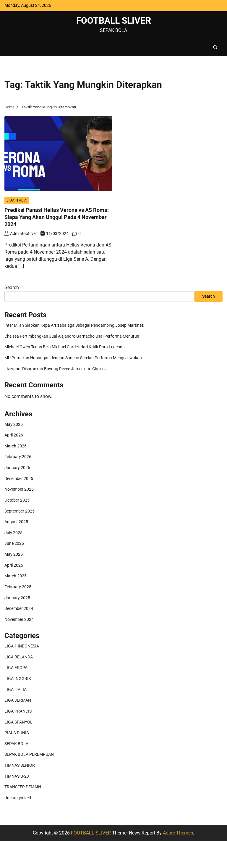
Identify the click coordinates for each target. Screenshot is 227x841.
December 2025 (18, 478)
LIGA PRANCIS (18, 711)
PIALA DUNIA (16, 732)
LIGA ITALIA (17, 200)
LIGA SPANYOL (18, 722)
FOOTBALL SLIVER (113, 20)
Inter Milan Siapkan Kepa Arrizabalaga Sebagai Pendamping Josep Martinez (74, 325)
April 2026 (13, 435)
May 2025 (13, 554)
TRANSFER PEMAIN (22, 787)
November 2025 (19, 489)
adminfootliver (23, 233)
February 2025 (17, 586)
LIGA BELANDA (18, 657)
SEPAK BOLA (16, 743)
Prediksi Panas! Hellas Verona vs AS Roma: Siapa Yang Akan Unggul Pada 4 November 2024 (56, 217)
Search (11, 287)
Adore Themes (178, 833)
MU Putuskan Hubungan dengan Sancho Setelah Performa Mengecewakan (73, 357)
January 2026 (17, 467)
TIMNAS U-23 (16, 776)
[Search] (215, 47)
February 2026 (17, 456)
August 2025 (16, 521)
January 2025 (17, 597)
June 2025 (14, 543)
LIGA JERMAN (17, 700)
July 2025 (13, 532)
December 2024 (18, 608)
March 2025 (15, 576)
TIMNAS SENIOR (19, 765)
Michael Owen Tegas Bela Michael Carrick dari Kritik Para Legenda (64, 346)
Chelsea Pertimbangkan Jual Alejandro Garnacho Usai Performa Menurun (71, 336)
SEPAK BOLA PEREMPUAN (29, 754)
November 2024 (19, 619)
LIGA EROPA (15, 667)
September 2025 (19, 511)
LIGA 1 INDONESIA (21, 646)
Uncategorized (17, 797)
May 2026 (13, 424)
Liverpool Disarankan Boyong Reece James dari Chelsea (55, 368)
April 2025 (13, 565)
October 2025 (17, 500)
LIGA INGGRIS (17, 678)
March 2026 (15, 446)
